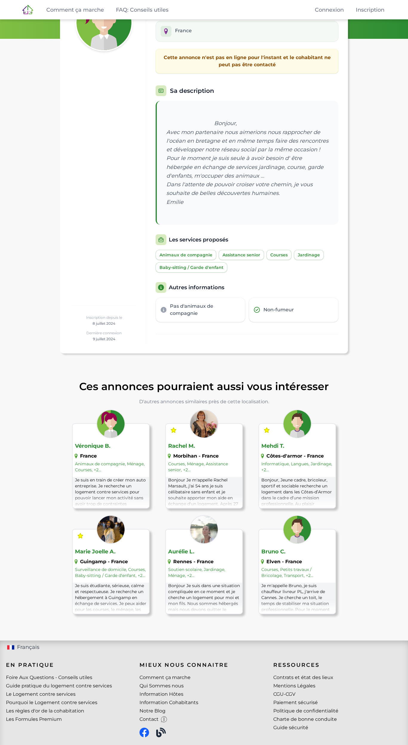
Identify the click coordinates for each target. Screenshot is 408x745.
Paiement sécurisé (295, 702)
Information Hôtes (161, 694)
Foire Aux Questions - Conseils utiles (49, 677)
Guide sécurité (290, 727)
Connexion (329, 10)
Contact (149, 719)
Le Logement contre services (41, 694)
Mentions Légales (294, 686)
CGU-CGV (284, 694)
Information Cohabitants (168, 702)
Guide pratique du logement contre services (59, 686)
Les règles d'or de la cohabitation (45, 711)
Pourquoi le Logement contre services (51, 702)
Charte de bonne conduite (305, 719)
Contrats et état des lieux (303, 677)
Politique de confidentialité (305, 711)
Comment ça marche (165, 677)
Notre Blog (152, 711)
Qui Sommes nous (161, 686)
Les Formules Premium (34, 719)
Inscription (370, 10)
